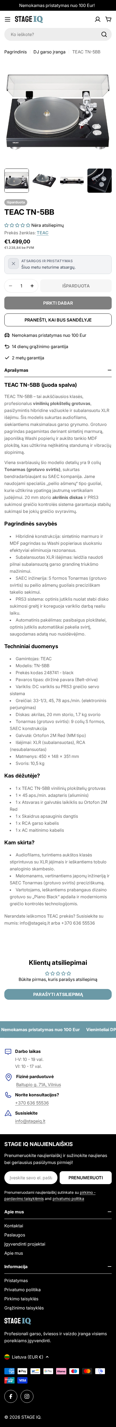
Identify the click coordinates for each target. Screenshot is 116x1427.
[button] (17, 225)
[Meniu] (7, 19)
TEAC (43, 232)
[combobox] (58, 34)
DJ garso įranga (49, 51)
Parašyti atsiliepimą (58, 994)
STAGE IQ (30, 1417)
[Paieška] (104, 34)
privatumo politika (68, 1198)
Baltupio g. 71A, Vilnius (38, 1084)
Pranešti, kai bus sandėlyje (58, 320)
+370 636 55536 (32, 1102)
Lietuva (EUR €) (27, 1357)
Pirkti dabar (58, 303)
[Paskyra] (97, 19)
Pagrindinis (15, 51)
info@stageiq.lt (30, 1121)
